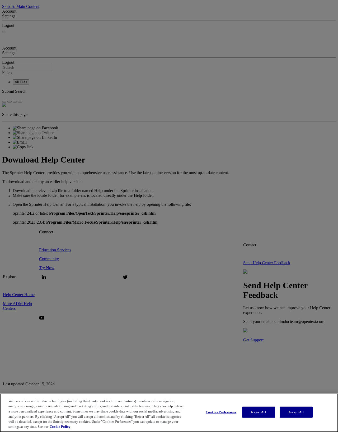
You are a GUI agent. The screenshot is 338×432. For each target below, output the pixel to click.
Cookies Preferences (221, 412)
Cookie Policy (60, 427)
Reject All (258, 412)
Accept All (296, 412)
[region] (169, 412)
